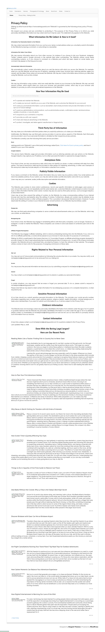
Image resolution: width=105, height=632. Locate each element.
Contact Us (67, 11)
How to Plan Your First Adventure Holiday (26, 375)
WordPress (94, 627)
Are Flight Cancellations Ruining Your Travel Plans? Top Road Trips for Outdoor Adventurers (44, 547)
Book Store (54, 11)
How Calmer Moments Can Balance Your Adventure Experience (34, 569)
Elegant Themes (74, 627)
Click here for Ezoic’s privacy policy (72, 145)
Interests (25, 11)
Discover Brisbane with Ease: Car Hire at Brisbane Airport (32, 516)
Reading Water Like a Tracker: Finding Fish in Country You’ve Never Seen (38, 338)
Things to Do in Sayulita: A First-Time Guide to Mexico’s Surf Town (35, 468)
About (47, 11)
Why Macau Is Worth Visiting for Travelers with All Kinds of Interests (36, 409)
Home (10, 11)
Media (60, 11)
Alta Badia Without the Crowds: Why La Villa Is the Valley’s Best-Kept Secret (39, 490)
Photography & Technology (37, 11)
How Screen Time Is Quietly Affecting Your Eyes (28, 436)
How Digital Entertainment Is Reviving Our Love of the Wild (33, 594)
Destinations (18, 11)
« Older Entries (15, 618)
